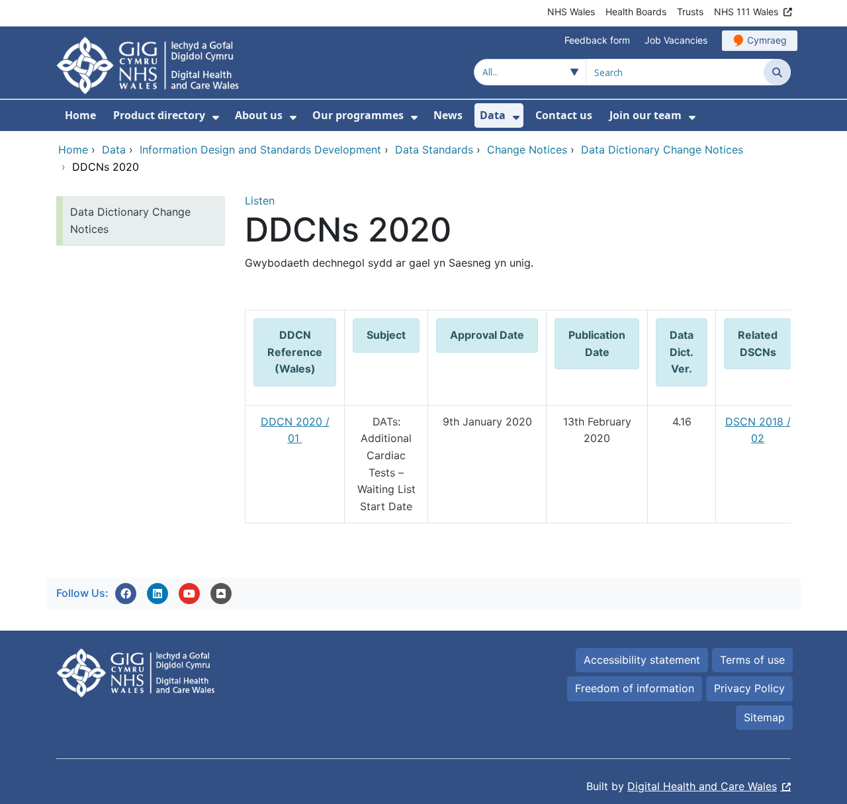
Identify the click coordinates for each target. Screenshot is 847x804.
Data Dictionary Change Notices (130, 220)
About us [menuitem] (259, 115)
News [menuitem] (448, 115)
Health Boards (635, 11)
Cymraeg (767, 40)
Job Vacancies (676, 40)
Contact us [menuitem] (563, 115)
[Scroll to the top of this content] (221, 593)
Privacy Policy (749, 688)
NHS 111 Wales (746, 11)
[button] (126, 593)
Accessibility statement (642, 659)
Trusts (690, 11)
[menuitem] (215, 117)
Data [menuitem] (493, 115)
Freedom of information (634, 688)
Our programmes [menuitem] (358, 115)
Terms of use (752, 659)
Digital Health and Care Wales (702, 786)
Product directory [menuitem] (159, 115)
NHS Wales (571, 11)
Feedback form (597, 40)
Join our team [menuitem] (645, 115)
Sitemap (764, 717)
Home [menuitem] (80, 115)
